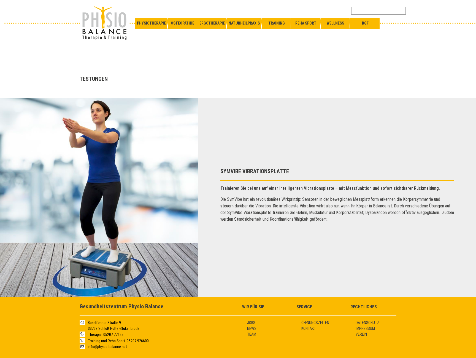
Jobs (251, 322)
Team (251, 334)
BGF (365, 23)
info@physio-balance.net (107, 346)
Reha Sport (306, 23)
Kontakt (308, 328)
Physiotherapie (151, 23)
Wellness (335, 23)
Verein (361, 334)
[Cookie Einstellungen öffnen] (12, 351)
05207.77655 (113, 335)
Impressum (365, 328)
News (251, 328)
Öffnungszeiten (315, 322)
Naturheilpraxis (244, 23)
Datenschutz (367, 322)
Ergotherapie (212, 23)
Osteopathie (182, 23)
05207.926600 (138, 341)
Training (276, 23)
